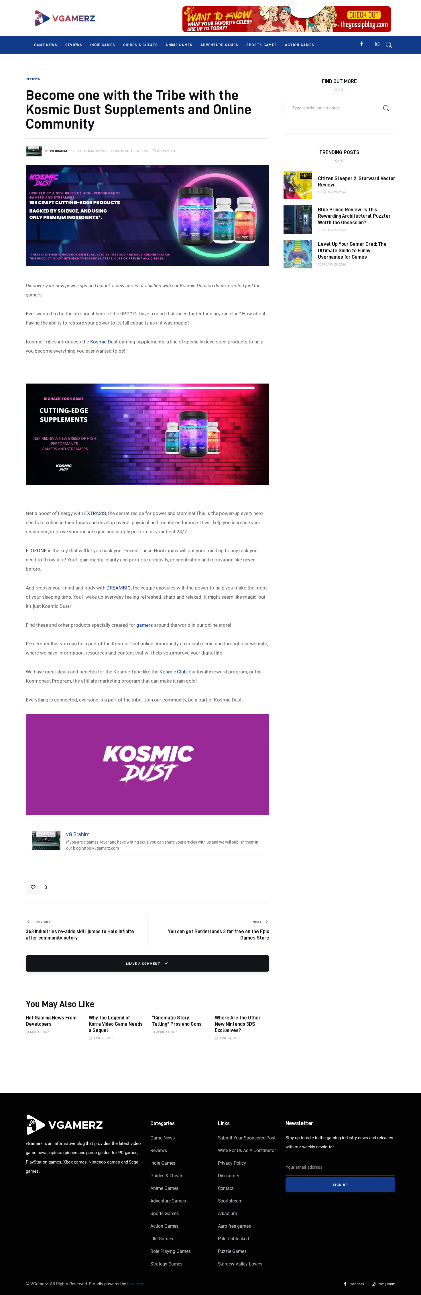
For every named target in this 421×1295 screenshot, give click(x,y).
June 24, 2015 (229, 1038)
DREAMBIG (119, 588)
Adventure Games (168, 1201)
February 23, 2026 (332, 230)
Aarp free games (234, 1226)
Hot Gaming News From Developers (51, 1021)
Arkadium (227, 1213)
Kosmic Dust (104, 342)
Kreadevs (135, 1283)
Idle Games (161, 1238)
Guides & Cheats (166, 1175)
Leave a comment (144, 963)
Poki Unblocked (233, 1238)
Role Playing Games (170, 1251)
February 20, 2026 (332, 264)
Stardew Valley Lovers (240, 1264)
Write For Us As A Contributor (247, 1150)
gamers (144, 625)
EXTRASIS (95, 513)
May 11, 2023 (39, 1032)
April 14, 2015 (166, 1032)
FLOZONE (36, 550)
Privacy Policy (232, 1163)
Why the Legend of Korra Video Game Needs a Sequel (116, 1024)
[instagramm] (377, 44)
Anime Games (164, 1188)
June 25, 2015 (103, 1038)
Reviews (158, 1150)
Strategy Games (166, 1264)
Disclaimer (228, 1175)
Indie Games (162, 1163)
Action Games (164, 1226)
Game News (162, 1138)
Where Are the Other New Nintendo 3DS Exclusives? (238, 1024)
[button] (36, 887)
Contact (226, 1188)
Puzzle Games (232, 1251)
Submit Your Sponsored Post (247, 1138)
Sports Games (164, 1213)
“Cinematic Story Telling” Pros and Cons (177, 1021)
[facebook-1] (361, 44)
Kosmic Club (173, 672)
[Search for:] (339, 107)
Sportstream (230, 1201)
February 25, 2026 (332, 192)
